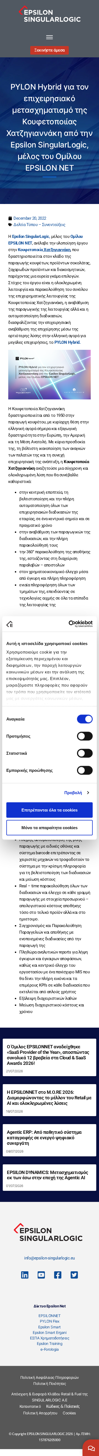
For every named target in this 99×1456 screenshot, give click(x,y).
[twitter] (74, 1275)
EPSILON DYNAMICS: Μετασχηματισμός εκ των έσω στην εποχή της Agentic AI (47, 1175)
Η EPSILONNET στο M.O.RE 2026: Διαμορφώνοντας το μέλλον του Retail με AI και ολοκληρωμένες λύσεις (49, 1098)
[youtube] (41, 1275)
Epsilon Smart (49, 1327)
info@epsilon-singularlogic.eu (49, 1258)
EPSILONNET (49, 1315)
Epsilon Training (49, 1343)
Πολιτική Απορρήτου (40, 1413)
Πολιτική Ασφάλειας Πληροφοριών (49, 1377)
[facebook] (58, 1275)
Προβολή (73, 792)
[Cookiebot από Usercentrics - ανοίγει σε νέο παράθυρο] (70, 624)
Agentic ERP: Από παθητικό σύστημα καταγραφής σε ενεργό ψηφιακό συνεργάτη (44, 1138)
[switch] (85, 736)
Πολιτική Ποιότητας (49, 1383)
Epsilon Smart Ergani (49, 1332)
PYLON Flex (49, 1321)
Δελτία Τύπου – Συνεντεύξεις (39, 224)
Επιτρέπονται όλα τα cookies (49, 809)
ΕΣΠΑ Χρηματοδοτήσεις (49, 1338)
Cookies (69, 1413)
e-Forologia (49, 1349)
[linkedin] (25, 1275)
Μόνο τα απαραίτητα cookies (49, 827)
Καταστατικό (30, 1406)
